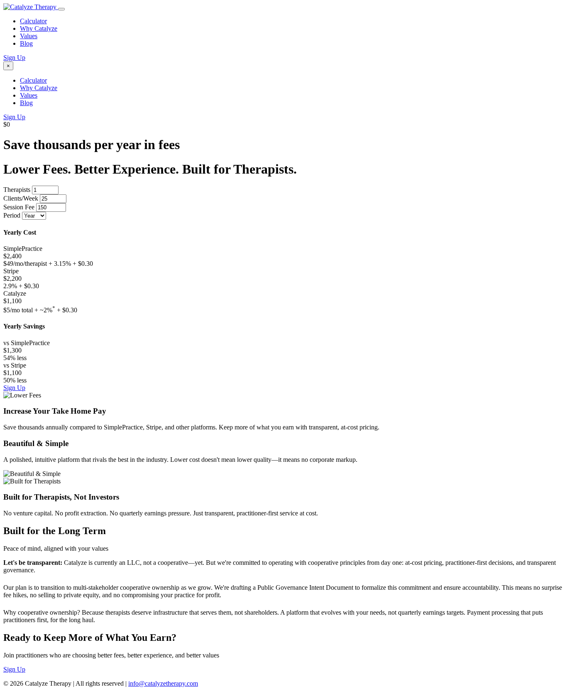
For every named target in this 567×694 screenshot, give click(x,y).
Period (11, 215)
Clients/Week (20, 198)
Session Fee (18, 207)
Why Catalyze (38, 28)
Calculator (33, 21)
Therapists (16, 189)
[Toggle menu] (61, 9)
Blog (26, 43)
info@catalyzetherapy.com (163, 683)
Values (28, 35)
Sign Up (14, 57)
